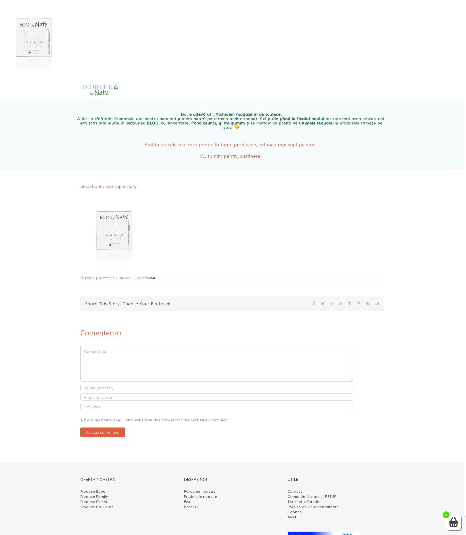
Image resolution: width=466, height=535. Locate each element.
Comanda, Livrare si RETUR (312, 496)
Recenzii (191, 506)
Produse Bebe (92, 491)
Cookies (295, 511)
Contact (295, 491)
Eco (187, 501)
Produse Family (94, 496)
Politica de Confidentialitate (313, 506)
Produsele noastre (200, 496)
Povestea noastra (200, 491)
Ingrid (89, 278)
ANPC (293, 516)
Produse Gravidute (97, 506)
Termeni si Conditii (304, 501)
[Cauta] (333, 90)
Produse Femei (93, 501)
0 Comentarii (147, 278)
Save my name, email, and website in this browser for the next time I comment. (157, 419)
